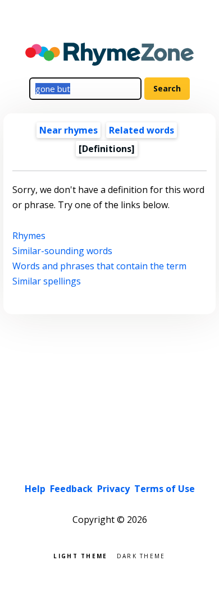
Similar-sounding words (62, 251)
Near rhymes (68, 130)
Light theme (80, 555)
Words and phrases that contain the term (99, 266)
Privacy (113, 488)
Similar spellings (46, 281)
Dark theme (141, 555)
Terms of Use (164, 488)
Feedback (71, 488)
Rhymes (28, 235)
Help (35, 488)
